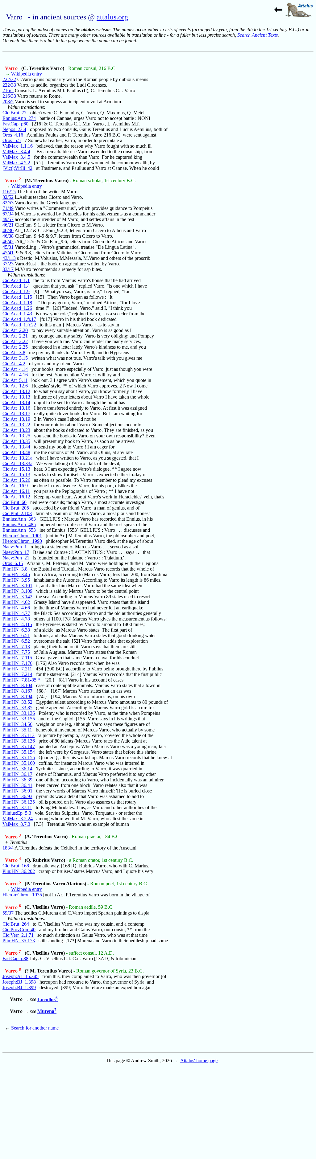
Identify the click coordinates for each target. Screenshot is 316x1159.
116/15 (9, 191)
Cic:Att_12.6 (15, 385)
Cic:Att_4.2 (13, 363)
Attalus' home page (199, 1060)
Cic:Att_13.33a (17, 463)
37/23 (8, 263)
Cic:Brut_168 (15, 865)
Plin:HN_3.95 (16, 580)
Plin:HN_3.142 (17, 596)
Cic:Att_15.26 (16, 480)
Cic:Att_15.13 (16, 469)
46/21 (8, 224)
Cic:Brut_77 (14, 112)
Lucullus (47, 999)
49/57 (8, 219)
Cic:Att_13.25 (16, 435)
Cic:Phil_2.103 (17, 513)
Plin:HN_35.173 (18, 940)
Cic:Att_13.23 (16, 430)
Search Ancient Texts (257, 35)
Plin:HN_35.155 (18, 757)
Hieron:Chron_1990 (22, 541)
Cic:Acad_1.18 (17, 302)
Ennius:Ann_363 (19, 519)
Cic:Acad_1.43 (17, 313)
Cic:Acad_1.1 (16, 280)
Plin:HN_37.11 (17, 807)
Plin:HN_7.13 (16, 646)
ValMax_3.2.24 (17, 818)
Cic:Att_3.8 (13, 352)
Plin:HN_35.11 (17, 729)
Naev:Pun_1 (14, 546)
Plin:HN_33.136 (18, 713)
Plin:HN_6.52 (16, 641)
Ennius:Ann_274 (19, 118)
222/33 (9, 85)
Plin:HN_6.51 (16, 635)
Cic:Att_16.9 (15, 485)
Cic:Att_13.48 (16, 452)
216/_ (8, 90)
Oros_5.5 (11, 140)
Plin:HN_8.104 (17, 685)
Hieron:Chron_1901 (22, 535)
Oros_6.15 (12, 563)
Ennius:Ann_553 (19, 530)
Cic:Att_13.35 (16, 441)
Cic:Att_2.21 (15, 335)
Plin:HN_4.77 (16, 613)
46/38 (8, 236)
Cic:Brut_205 (15, 507)
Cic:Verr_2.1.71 (18, 935)
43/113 (9, 258)
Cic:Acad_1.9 (16, 291)
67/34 (8, 213)
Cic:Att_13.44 (16, 446)
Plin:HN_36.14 (17, 768)
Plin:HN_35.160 (18, 763)
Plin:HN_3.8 (14, 568)
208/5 (8, 101)
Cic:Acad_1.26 (17, 308)
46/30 (8, 230)
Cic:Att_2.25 (15, 347)
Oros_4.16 (12, 134)
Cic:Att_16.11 (16, 491)
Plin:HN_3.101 (17, 585)
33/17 (8, 269)
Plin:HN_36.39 (17, 779)
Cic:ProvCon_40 (18, 929)
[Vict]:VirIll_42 (17, 168)
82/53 (8, 202)
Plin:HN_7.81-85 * (21, 679)
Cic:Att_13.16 (16, 408)
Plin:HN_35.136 (18, 740)
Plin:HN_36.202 (18, 871)
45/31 (8, 247)
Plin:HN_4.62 (16, 602)
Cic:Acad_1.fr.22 (19, 324)
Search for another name (35, 1027)
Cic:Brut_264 (15, 924)
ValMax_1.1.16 (17, 146)
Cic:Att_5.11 (14, 380)
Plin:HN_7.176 (17, 663)
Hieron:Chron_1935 (22, 894)
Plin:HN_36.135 (18, 802)
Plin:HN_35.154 (18, 752)
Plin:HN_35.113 (18, 735)
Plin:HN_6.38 (16, 630)
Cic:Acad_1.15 (17, 297)
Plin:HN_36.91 (17, 790)
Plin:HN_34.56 (17, 724)
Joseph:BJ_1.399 (19, 987)
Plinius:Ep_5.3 (16, 813)
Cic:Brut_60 (14, 502)
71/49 (8, 208)
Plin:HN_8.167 (17, 691)
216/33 (9, 96)
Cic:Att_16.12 (16, 496)
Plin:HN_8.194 (17, 696)
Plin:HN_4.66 (16, 607)
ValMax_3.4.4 (16, 151)
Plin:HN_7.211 (17, 668)
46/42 (8, 241)
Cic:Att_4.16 (15, 374)
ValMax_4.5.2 (16, 162)
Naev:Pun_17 (15, 552)
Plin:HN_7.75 (16, 652)
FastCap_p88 (15, 958)
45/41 (8, 252)
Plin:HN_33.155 (18, 718)
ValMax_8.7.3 (16, 824)
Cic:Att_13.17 (16, 413)
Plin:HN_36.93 (17, 796)
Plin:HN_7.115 (17, 657)
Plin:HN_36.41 (17, 785)
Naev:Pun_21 (15, 557)
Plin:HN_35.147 (18, 746)
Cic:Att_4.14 (15, 369)
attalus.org (112, 17)
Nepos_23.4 (14, 129)
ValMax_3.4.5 (16, 157)
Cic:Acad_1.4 (16, 286)
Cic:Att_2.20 (15, 330)
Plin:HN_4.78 (16, 618)
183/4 (8, 847)
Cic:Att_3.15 (15, 358)
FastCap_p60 (15, 123)
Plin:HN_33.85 (17, 707)
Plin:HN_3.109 (17, 591)
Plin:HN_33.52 (17, 702)
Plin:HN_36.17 (17, 774)
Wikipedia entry (26, 73)
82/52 (8, 197)
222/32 (9, 79)
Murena (46, 1011)
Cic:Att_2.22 (15, 341)
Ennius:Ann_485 (19, 524)
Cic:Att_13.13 (16, 396)
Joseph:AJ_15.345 (20, 976)
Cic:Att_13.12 (16, 391)
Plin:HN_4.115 (17, 624)
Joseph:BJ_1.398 (19, 982)
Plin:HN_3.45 (16, 574)
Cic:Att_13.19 (16, 419)
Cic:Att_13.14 (16, 402)
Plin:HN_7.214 (17, 674)
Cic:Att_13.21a (17, 458)
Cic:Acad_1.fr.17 (19, 319)
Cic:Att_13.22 (16, 424)
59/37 (8, 912)
